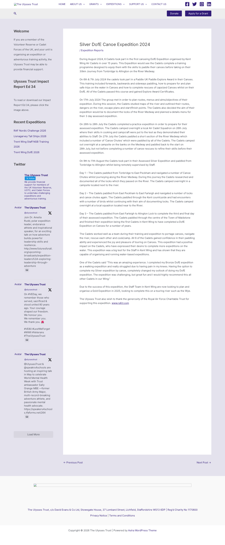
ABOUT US (76, 4)
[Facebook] (187, 4)
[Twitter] (194, 4)
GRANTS (94, 4)
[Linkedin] (209, 4)
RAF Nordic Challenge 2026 (30, 130)
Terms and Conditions (122, 515)
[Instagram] (201, 4)
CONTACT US (158, 4)
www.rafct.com (120, 303)
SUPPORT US (136, 4)
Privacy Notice (98, 515)
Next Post (204, 462)
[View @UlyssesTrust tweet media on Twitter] (27, 270)
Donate (174, 13)
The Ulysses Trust (35, 207)
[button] (83, 4)
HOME (62, 4)
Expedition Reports (92, 50)
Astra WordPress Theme (142, 530)
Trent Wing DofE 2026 (26, 152)
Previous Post (73, 462)
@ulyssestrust (30, 212)
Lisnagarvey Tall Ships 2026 (30, 136)
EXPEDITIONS (114, 4)
